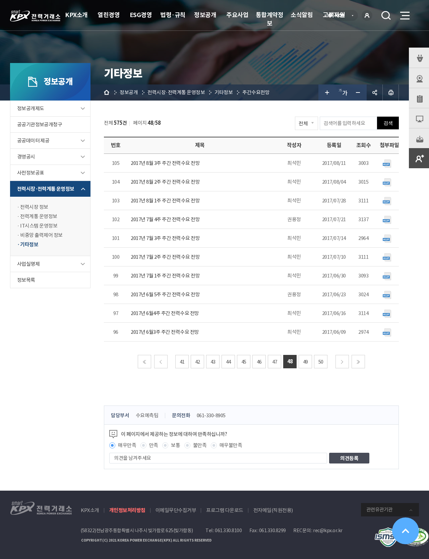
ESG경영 (141, 15)
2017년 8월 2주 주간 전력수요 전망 (165, 182)
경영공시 (26, 156)
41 (182, 362)
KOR (341, 16)
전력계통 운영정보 (38, 216)
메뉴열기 (404, 15)
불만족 (200, 445)
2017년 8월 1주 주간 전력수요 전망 (165, 200)
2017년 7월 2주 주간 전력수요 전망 (165, 257)
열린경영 (109, 15)
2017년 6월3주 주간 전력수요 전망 (165, 332)
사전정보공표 (30, 173)
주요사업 (237, 15)
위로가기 (405, 530)
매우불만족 (231, 445)
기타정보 (29, 244)
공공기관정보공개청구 (39, 124)
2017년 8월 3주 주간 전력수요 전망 (165, 163)
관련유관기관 (379, 509)
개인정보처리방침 (127, 510)
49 (305, 362)
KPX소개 (76, 15)
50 (320, 362)
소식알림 (302, 15)
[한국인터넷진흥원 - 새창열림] (388, 531)
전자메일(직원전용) (273, 510)
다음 (342, 361)
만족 (153, 445)
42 (197, 362)
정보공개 (205, 15)
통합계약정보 (270, 19)
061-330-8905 (211, 415)
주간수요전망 (255, 92)
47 (274, 362)
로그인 (367, 15)
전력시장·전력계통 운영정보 (45, 189)
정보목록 (26, 280)
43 (213, 362)
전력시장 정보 (34, 207)
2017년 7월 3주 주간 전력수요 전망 (165, 238)
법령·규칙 (173, 15)
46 (259, 362)
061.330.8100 (228, 530)
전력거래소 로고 (35, 16)
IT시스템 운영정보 (38, 226)
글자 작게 (359, 92)
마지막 (358, 361)
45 (243, 362)
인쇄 (391, 92)
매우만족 (127, 445)
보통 (175, 445)
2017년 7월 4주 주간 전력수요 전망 (165, 219)
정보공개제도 (30, 108)
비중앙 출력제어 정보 (41, 235)
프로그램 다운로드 (224, 510)
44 (228, 362)
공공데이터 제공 (33, 140)
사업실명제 (28, 264)
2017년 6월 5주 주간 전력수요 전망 (165, 294)
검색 (386, 15)
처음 (144, 361)
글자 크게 (326, 92)
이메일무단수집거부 (176, 510)
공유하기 (375, 92)
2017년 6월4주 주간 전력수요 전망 (165, 313)
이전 (161, 361)
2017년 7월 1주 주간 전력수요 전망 (165, 275)
